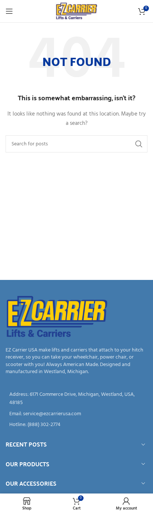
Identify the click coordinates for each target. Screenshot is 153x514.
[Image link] (57, 317)
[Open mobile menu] (9, 11)
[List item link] (76, 414)
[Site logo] (76, 11)
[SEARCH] (138, 143)
